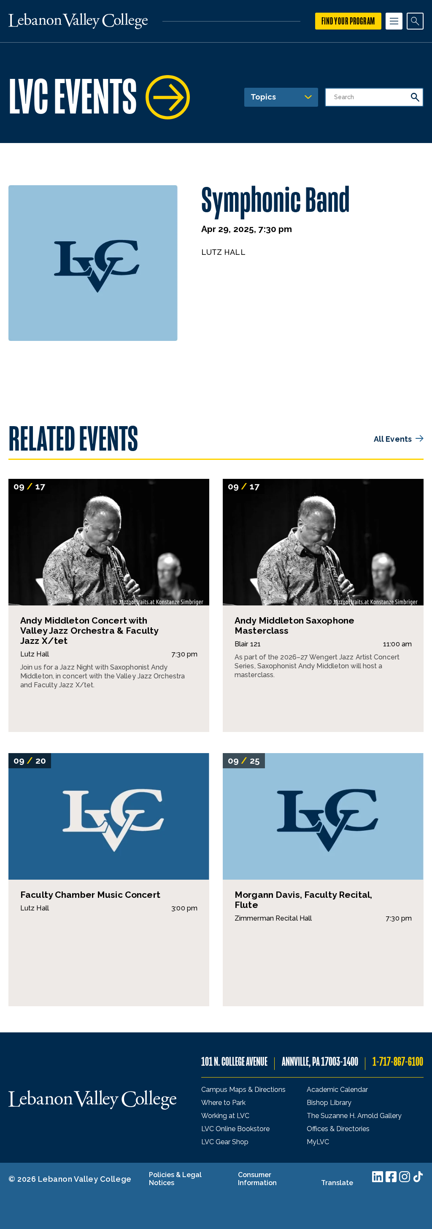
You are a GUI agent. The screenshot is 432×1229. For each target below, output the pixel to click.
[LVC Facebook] (391, 1176)
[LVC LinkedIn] (377, 1176)
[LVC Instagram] (404, 1176)
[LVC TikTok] (418, 1176)
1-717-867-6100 (398, 1061)
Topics (263, 96)
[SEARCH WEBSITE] (415, 21)
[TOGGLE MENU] (394, 21)
